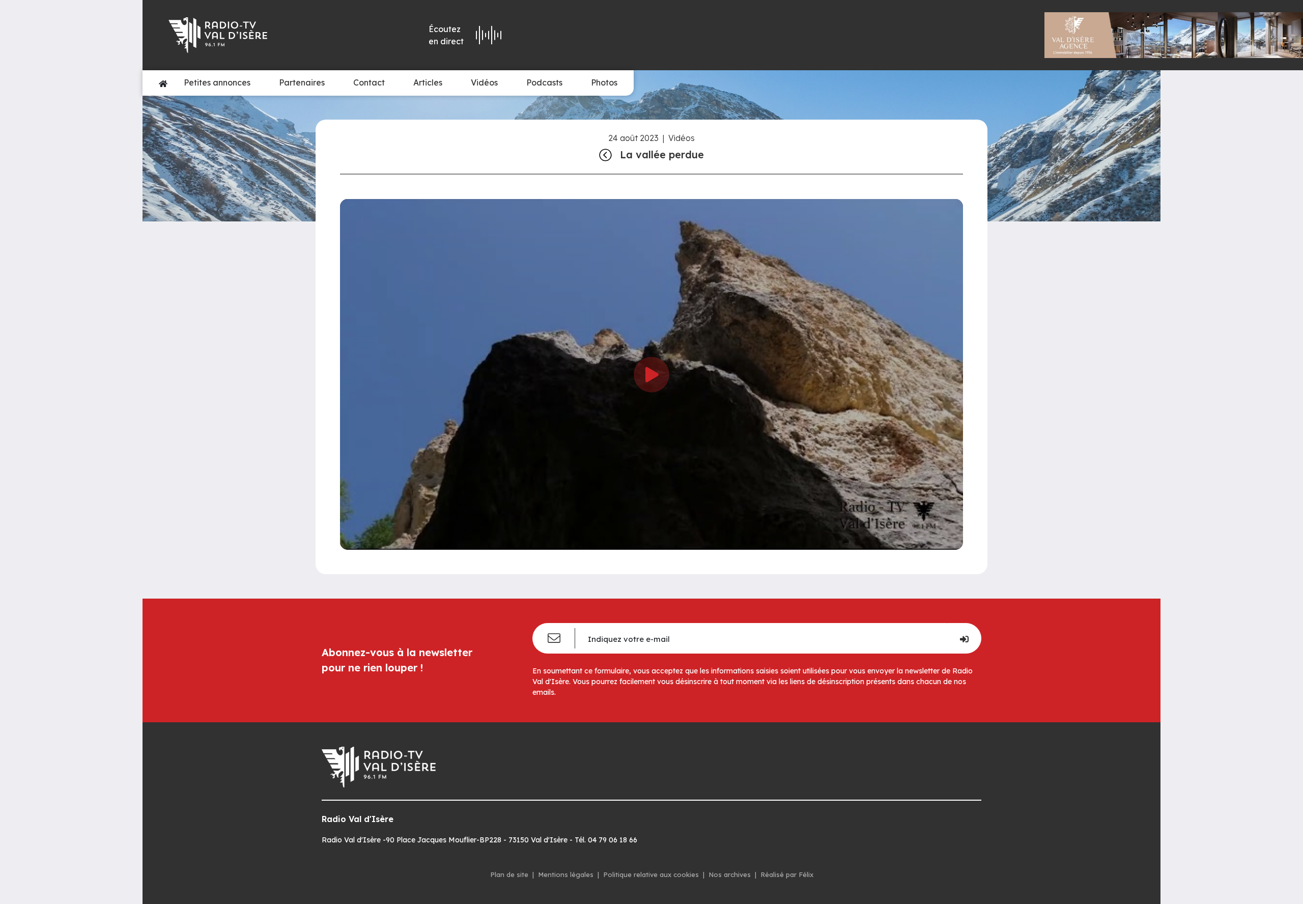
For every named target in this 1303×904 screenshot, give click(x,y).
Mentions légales (565, 874)
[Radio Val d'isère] (260, 35)
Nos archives (730, 874)
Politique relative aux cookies (651, 874)
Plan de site (509, 874)
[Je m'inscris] (964, 638)
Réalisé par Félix (786, 874)
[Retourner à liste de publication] (605, 154)
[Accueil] (163, 83)
